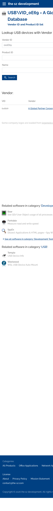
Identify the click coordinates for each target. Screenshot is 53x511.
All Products (9, 465)
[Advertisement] (26, 164)
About (6, 478)
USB (44, 247)
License (6, 474)
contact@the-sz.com (13, 483)
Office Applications (28, 465)
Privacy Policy (20, 478)
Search (9, 77)
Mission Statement (40, 478)
